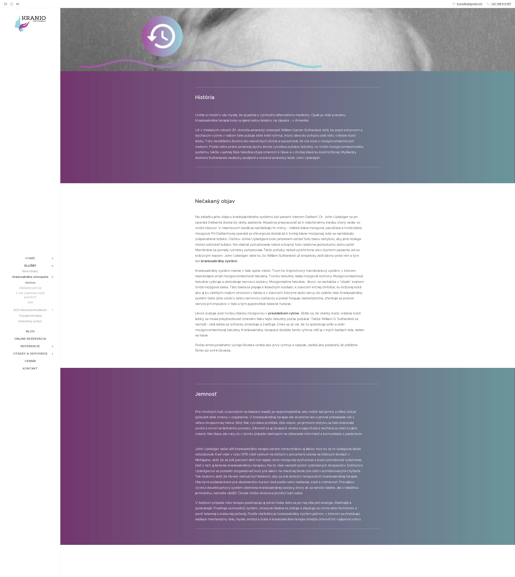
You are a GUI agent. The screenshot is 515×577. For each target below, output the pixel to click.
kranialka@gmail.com (469, 4)
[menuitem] (30, 258)
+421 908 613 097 (501, 4)
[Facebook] (5, 4)
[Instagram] (11, 4)
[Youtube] (17, 4)
